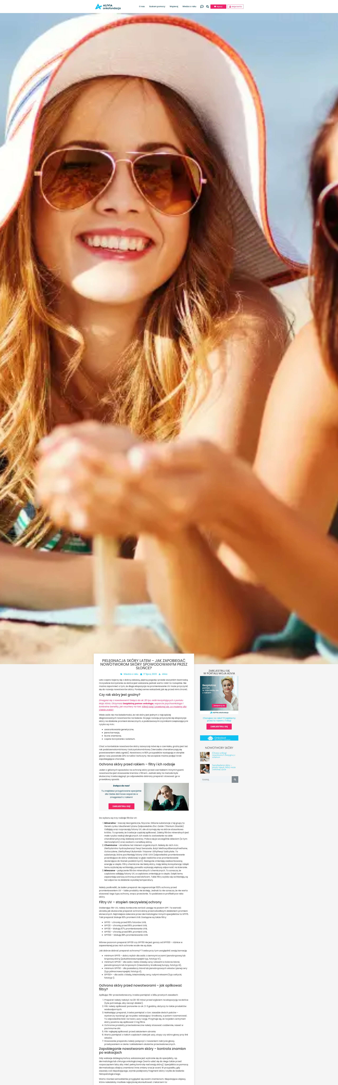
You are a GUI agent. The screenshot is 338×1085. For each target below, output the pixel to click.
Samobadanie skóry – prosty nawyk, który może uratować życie (224, 767)
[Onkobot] (210, 738)
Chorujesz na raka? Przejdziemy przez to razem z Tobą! (219, 719)
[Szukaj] (235, 779)
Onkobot (220, 738)
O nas (142, 6)
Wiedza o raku (189, 6)
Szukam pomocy (157, 6)
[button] (207, 6)
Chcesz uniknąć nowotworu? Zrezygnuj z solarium (223, 755)
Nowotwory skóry (219, 748)
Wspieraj (174, 6)
